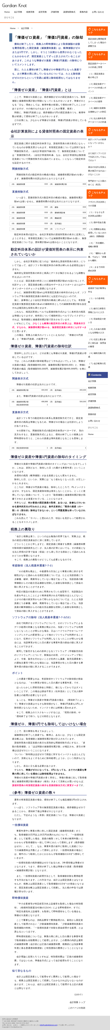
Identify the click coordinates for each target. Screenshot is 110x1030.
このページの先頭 (76, 1008)
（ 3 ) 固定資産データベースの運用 (97, 100)
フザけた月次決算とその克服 (97, 204)
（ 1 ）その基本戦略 (96, 300)
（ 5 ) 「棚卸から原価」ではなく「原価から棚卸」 (97, 257)
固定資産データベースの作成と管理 (97, 65)
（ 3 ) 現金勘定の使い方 (97, 321)
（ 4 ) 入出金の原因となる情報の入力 (97, 331)
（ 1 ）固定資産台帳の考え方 (96, 75)
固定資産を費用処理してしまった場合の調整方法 (97, 42)
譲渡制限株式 (69, 12)
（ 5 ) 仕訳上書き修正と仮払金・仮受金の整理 (97, 343)
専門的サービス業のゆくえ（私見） (97, 183)
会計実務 (18, 12)
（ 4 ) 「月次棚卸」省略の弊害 (97, 245)
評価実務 (55, 12)
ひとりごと (9, 17)
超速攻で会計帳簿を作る (97, 290)
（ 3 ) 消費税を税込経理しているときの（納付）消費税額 (97, 232)
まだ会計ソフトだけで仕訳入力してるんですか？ (97, 157)
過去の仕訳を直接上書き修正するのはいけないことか (97, 170)
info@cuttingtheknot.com (48, 1025)
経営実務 (43, 12)
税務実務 (30, 12)
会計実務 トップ (77, 1002)
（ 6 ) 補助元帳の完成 (97, 355)
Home (7, 12)
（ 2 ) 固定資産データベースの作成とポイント (97, 87)
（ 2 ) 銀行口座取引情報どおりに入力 (97, 310)
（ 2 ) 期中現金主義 (97, 222)
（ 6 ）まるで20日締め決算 (96, 269)
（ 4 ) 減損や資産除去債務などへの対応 (97, 110)
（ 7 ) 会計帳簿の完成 (97, 365)
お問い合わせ (98, 12)
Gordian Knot (14, 5)
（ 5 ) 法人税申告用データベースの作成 (97, 120)
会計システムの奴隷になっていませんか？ (97, 143)
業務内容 (84, 12)
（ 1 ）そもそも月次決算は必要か (96, 214)
